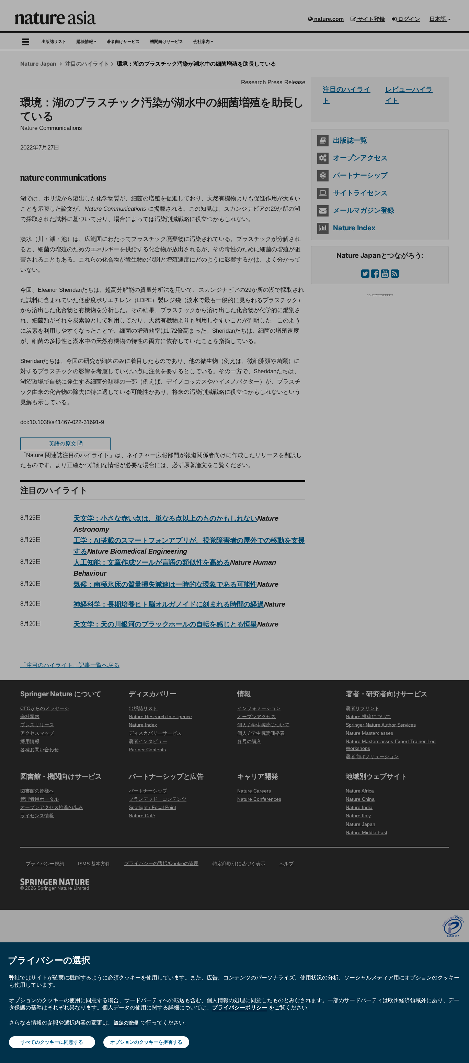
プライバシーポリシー (239, 1007)
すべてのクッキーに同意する (52, 1042)
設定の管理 (126, 1023)
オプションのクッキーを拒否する (146, 1042)
